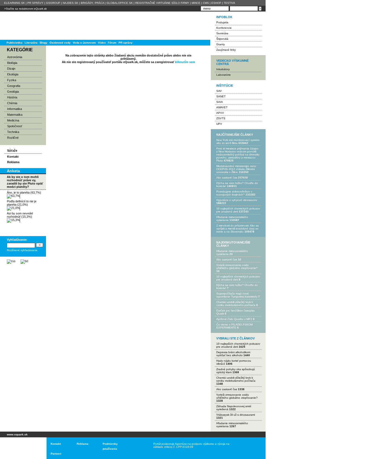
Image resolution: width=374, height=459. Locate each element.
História (12, 97)
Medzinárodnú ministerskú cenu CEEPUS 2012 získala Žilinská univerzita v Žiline (236, 169)
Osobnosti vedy (60, 42)
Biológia (12, 62)
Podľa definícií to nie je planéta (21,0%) (21, 203)
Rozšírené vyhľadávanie (22, 250)
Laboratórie (223, 74)
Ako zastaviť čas (226, 177)
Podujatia (222, 22)
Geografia (13, 85)
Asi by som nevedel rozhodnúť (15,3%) (20, 215)
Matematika (14, 114)
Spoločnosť (14, 126)
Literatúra (31, 42)
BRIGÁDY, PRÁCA (92, 2)
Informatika (14, 108)
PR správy (126, 42)
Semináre (222, 33)
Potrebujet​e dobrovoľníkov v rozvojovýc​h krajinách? (234, 193)
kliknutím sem (185, 62)
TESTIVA (229, 2)
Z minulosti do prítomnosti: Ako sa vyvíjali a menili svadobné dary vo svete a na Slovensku (237, 228)
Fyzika (11, 80)
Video (102, 42)
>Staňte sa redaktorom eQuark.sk (25, 8)
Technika (13, 132)
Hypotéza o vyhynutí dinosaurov (236, 200)
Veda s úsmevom (84, 42)
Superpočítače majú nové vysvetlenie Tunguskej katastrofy (236, 295)
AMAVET (222, 107)
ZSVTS (220, 118)
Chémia (12, 103)
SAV (219, 90)
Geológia (13, 91)
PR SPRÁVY (35, 2)
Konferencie (224, 27)
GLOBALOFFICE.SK (120, 2)
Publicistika (14, 42)
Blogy (43, 42)
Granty (220, 44)
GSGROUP (53, 2)
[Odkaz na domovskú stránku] (22, 26)
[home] (21, 448)
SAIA (219, 101)
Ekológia (12, 74)
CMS (206, 2)
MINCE (196, 2)
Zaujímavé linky (226, 49)
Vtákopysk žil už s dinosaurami (235, 414)
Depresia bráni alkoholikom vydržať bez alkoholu (233, 354)
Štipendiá (222, 38)
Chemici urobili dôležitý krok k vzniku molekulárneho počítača (235, 304)
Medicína (13, 120)
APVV (220, 112)
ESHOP (216, 2)
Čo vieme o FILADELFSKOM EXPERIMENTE (234, 326)
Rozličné (13, 137)
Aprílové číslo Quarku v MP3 (234, 319)
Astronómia (14, 57)
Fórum (112, 42)
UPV (219, 123)
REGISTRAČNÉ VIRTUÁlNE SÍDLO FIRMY (162, 2)
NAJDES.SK (70, 2)
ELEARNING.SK (14, 2)
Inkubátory (223, 69)
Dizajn (11, 68)
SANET (221, 96)
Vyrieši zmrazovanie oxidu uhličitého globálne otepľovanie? (237, 267)
